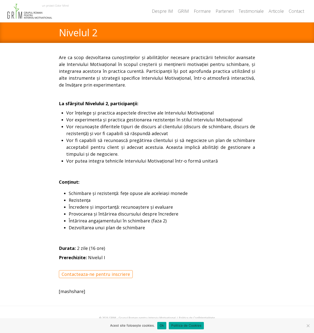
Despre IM (162, 11)
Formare (202, 11)
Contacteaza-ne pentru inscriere (96, 274)
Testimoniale (251, 11)
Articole (276, 11)
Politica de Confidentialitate (197, 318)
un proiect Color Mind (55, 5)
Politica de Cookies (186, 325)
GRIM (183, 11)
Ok (162, 325)
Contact (296, 11)
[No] (307, 325)
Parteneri (225, 11)
